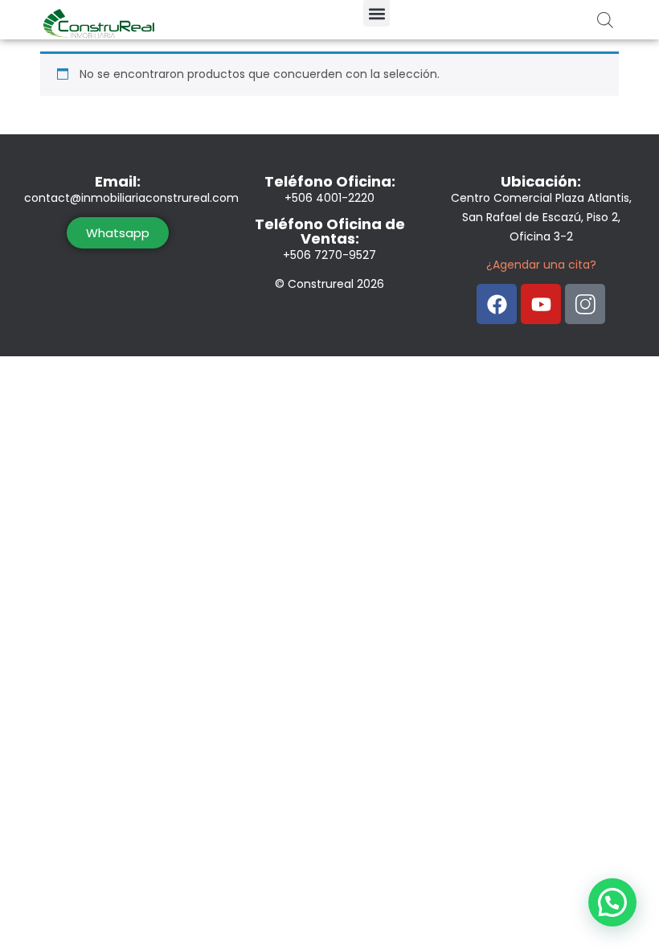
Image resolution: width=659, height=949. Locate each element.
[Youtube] (541, 304)
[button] (376, 13)
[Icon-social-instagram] (585, 304)
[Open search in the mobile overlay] (605, 19)
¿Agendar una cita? (541, 265)
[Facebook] (497, 304)
